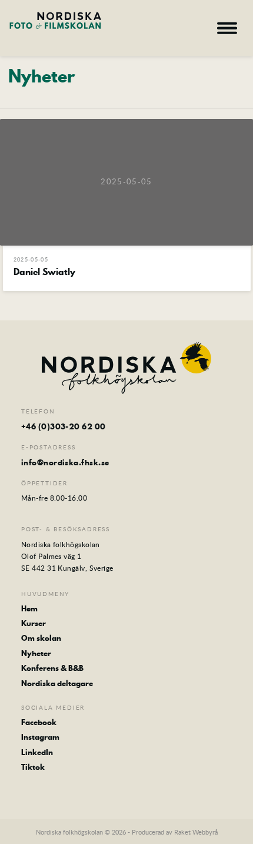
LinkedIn (37, 752)
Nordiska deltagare (57, 683)
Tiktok (33, 767)
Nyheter (36, 653)
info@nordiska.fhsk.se (65, 462)
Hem (29, 608)
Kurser (33, 623)
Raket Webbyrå (196, 832)
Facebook (38, 722)
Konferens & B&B (52, 668)
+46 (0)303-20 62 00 (63, 426)
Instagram (40, 737)
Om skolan (41, 638)
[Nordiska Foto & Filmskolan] (55, 26)
